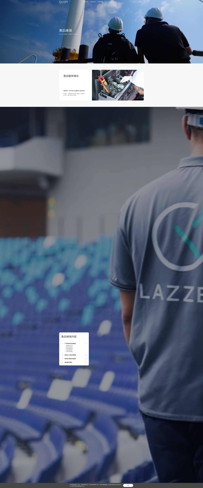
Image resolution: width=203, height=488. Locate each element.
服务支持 (106, 1)
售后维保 (67, 60)
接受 (128, 485)
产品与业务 (85, 1)
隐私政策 (105, 484)
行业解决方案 (93, 1)
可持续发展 (100, 1)
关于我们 (112, 1)
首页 (59, 60)
